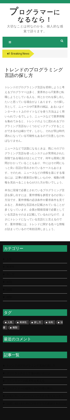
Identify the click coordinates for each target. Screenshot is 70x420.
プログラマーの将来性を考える (25, 380)
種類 (9, 297)
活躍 (9, 289)
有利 (9, 281)
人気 (9, 259)
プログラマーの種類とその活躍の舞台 (29, 388)
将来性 (10, 266)
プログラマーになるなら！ (35, 15)
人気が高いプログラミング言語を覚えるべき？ (35, 395)
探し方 (10, 274)
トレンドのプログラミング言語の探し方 (30, 365)
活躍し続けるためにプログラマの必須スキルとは (36, 403)
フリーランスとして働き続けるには (28, 373)
